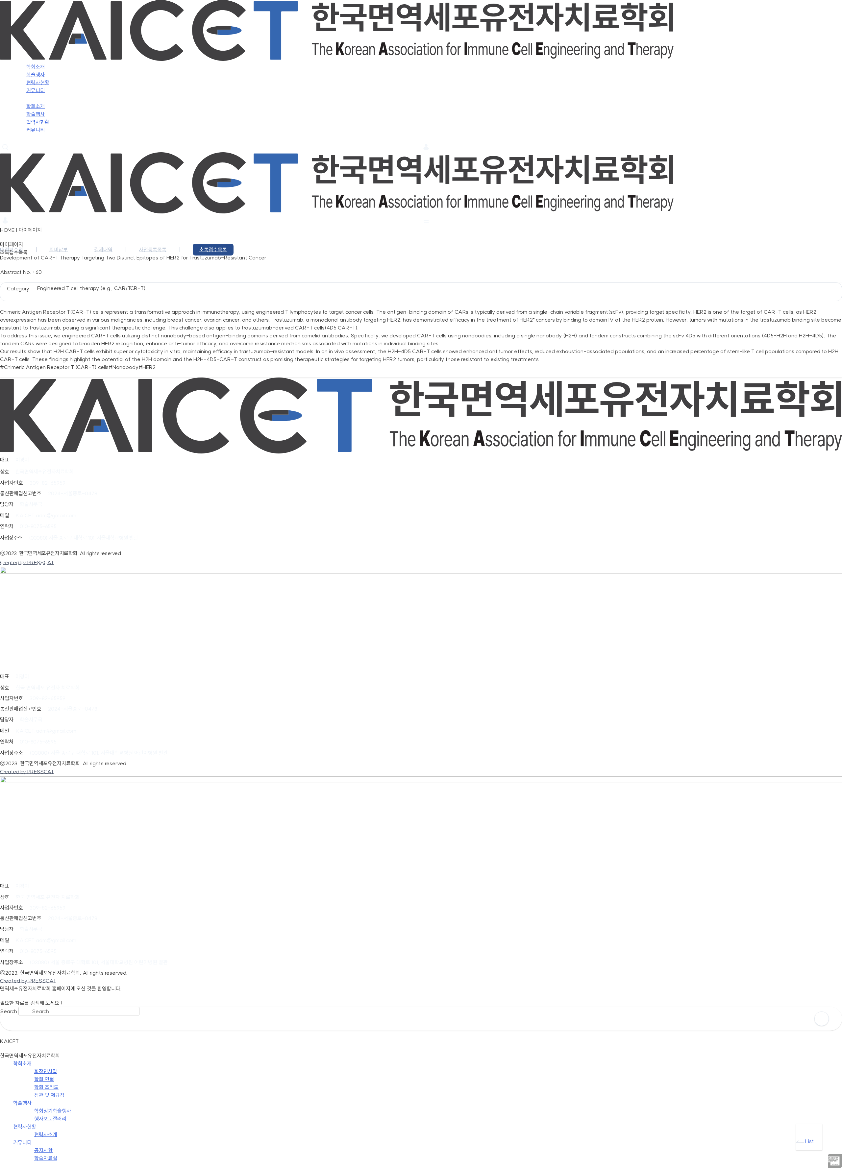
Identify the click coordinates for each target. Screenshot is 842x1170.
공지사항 (43, 1150)
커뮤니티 (35, 130)
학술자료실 (45, 1158)
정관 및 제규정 (49, 1095)
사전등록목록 (152, 249)
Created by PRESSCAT (27, 562)
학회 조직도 (46, 1087)
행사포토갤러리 (50, 1118)
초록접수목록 (213, 249)
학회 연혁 (44, 1079)
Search (8, 1011)
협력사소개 (45, 1134)
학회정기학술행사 (52, 1111)
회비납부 (58, 249)
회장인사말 (45, 1071)
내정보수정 (11, 249)
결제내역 (103, 249)
